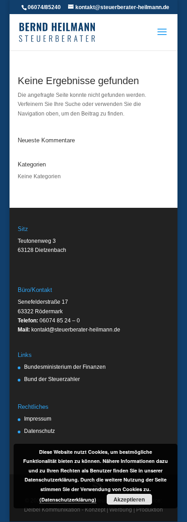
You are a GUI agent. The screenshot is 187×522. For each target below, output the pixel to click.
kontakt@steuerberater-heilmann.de (75, 329)
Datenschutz (39, 431)
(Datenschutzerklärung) (67, 499)
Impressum (37, 419)
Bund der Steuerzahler (52, 379)
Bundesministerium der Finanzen (65, 367)
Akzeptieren (129, 499)
